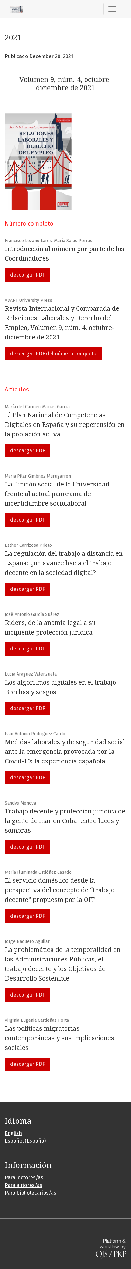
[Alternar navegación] (112, 9)
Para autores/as (23, 1185)
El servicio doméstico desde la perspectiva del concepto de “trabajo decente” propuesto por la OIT (59, 890)
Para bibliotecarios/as (30, 1193)
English (13, 1133)
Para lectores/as (24, 1178)
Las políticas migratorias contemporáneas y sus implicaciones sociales (59, 1038)
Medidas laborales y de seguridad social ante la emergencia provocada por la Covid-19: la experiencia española (65, 751)
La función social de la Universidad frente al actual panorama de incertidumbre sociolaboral (57, 493)
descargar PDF (27, 275)
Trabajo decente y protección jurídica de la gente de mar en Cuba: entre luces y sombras (65, 820)
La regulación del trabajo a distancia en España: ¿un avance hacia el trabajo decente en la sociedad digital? (64, 563)
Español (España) (25, 1141)
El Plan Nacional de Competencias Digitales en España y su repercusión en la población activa (65, 424)
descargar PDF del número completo (53, 354)
